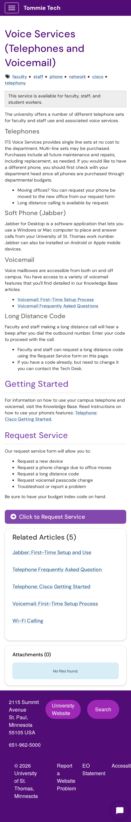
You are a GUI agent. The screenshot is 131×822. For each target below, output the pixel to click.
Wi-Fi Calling (27, 620)
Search (103, 709)
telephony (15, 83)
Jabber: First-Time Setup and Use (51, 552)
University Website (63, 709)
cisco (97, 76)
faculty (19, 76)
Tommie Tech (42, 8)
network (77, 76)
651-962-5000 (25, 744)
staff (38, 76)
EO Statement (93, 769)
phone (56, 76)
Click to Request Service (51, 517)
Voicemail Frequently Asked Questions (57, 306)
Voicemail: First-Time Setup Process (55, 299)
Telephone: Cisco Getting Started (51, 586)
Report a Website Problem (66, 777)
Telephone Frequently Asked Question (57, 569)
